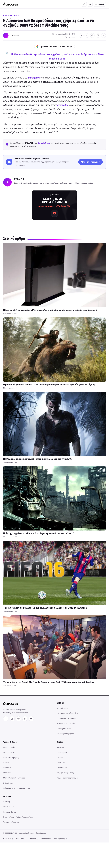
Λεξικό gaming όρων (65, 733)
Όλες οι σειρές (9, 752)
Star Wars (7, 773)
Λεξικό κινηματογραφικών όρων (16, 788)
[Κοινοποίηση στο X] (87, 35)
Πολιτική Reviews (10, 812)
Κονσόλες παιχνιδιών (66, 723)
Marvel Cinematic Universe (14, 778)
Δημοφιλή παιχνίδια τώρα (67, 713)
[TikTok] (24, 718)
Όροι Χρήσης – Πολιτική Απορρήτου (18, 817)
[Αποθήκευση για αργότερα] (98, 35)
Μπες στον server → (90, 162)
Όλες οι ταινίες (9, 747)
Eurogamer (34, 77)
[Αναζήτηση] (84, 4)
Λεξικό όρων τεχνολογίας (67, 778)
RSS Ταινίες (21, 838)
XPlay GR (14, 35)
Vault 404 (61, 762)
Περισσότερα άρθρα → (85, 183)
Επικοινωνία (8, 807)
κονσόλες (62, 104)
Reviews (60, 747)
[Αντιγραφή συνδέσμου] (103, 35)
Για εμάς (6, 802)
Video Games (62, 708)
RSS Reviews (46, 838)
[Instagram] (12, 718)
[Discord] (31, 718)
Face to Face (62, 767)
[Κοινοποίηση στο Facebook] (81, 35)
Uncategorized (11, 15)
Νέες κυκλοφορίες (11, 757)
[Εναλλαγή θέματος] (90, 4)
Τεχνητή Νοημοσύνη (65, 773)
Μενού (101, 4)
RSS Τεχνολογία (60, 838)
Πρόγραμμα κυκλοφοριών (67, 718)
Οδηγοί (60, 757)
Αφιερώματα (62, 752)
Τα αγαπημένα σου (11, 822)
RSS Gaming (8, 838)
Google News (44, 143)
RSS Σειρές (33, 838)
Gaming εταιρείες (64, 728)
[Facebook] (5, 718)
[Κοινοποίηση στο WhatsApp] (92, 35)
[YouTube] (18, 718)
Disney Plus (7, 767)
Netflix (6, 762)
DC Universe (8, 783)
